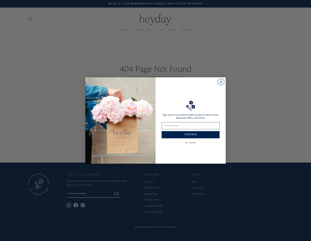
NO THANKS (190, 143)
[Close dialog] (221, 82)
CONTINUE (190, 134)
